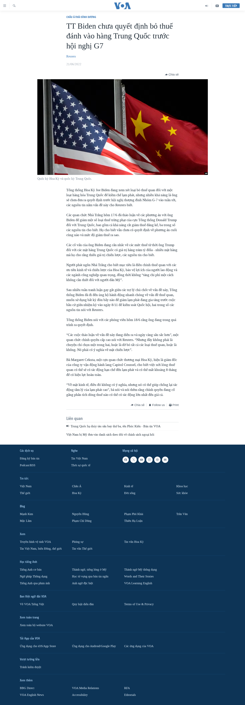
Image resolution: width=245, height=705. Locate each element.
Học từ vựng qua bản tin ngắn (90, 576)
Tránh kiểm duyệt (30, 667)
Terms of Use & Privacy (139, 604)
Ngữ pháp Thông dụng (33, 576)
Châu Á (76, 486)
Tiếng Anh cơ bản (31, 570)
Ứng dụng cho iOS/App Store (38, 646)
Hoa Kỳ (77, 493)
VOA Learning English (138, 583)
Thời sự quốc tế (80, 465)
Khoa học (182, 486)
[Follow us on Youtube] (141, 460)
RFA (127, 688)
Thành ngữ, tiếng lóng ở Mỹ (89, 570)
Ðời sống (129, 493)
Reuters (71, 56)
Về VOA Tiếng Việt (32, 604)
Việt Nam (26, 486)
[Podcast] (157, 460)
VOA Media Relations (85, 688)
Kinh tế (128, 486)
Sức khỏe (182, 493)
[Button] (172, 74)
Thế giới (25, 493)
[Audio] (207, 6)
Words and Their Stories (139, 576)
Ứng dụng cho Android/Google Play (94, 646)
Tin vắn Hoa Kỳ (134, 542)
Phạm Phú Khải (133, 514)
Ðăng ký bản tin (29, 458)
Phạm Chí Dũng (82, 521)
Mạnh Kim (26, 514)
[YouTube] (217, 6)
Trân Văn (182, 514)
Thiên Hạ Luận (133, 521)
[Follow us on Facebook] (125, 460)
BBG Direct (27, 688)
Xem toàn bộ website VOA (36, 625)
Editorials (130, 695)
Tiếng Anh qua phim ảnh (35, 583)
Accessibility (80, 695)
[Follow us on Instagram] (149, 460)
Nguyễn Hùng (80, 514)
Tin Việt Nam (79, 458)
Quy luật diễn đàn (83, 604)
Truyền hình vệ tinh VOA (35, 542)
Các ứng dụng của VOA (139, 646)
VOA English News (32, 695)
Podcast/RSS (27, 465)
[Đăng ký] (165, 460)
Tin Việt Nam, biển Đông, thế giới (41, 549)
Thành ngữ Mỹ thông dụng (140, 570)
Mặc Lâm (26, 521)
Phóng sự (77, 542)
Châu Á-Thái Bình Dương (81, 17)
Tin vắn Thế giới (82, 549)
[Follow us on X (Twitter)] (133, 460)
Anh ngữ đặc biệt (82, 583)
